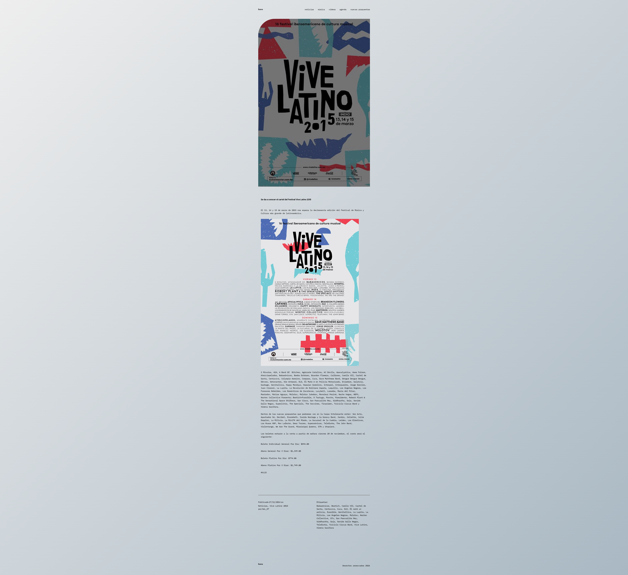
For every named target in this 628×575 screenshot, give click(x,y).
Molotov (354, 515)
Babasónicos (323, 506)
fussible (331, 512)
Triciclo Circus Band (340, 524)
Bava (260, 9)
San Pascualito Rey (346, 518)
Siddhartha (322, 521)
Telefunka (322, 524)
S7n (332, 518)
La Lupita (358, 512)
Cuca (339, 509)
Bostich (335, 506)
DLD (346, 509)
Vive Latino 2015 (279, 506)
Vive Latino (360, 524)
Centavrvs (330, 509)
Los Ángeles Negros (337, 515)
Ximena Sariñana (325, 528)
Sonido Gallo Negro (347, 521)
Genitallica (344, 512)
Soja (332, 521)
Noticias (262, 506)
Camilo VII (347, 506)
